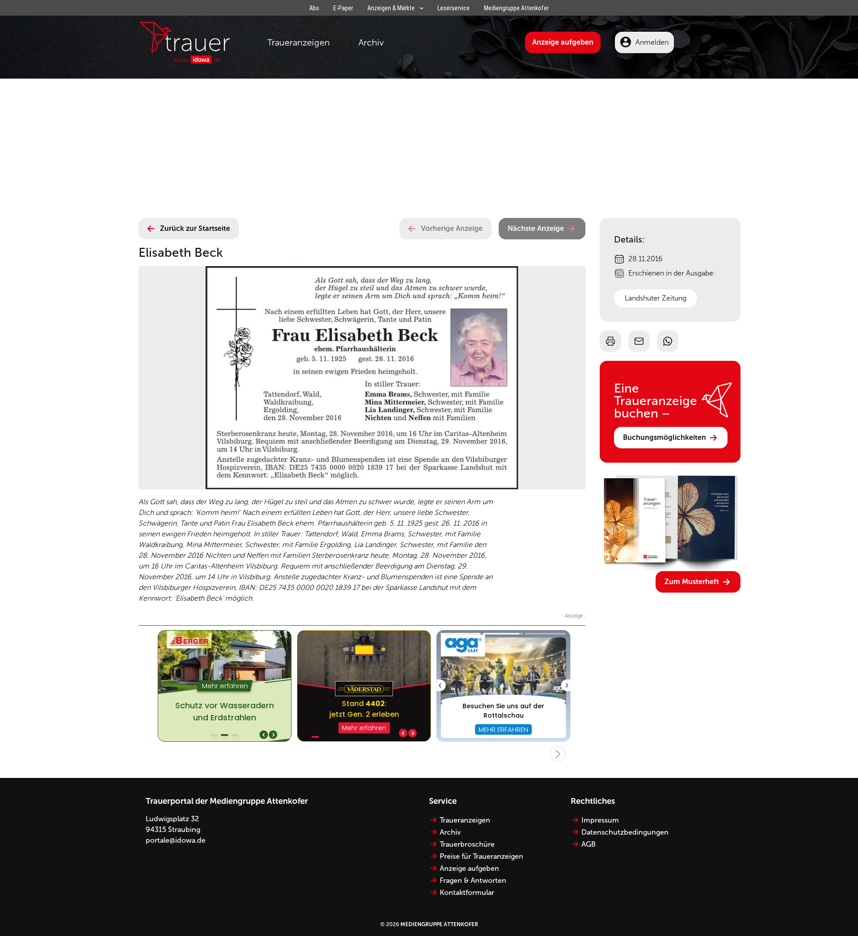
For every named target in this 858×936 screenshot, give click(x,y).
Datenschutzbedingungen (625, 832)
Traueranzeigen (298, 42)
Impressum (600, 820)
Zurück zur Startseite (195, 228)
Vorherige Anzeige (452, 228)
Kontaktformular (467, 892)
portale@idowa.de (176, 840)
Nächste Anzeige (536, 228)
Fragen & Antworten (473, 880)
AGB (588, 844)
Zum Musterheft (692, 581)
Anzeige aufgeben (562, 42)
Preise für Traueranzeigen (481, 856)
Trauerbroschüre (467, 844)
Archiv (371, 42)
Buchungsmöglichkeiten (664, 437)
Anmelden (652, 42)
